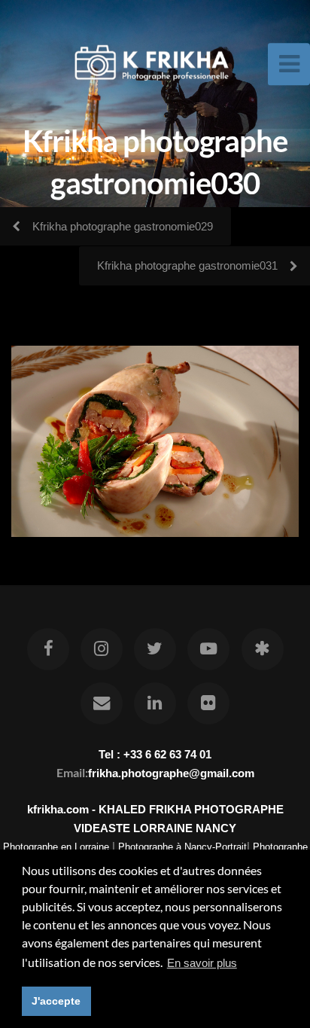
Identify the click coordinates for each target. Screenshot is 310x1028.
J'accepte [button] (56, 1001)
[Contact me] (102, 703)
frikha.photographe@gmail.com (171, 773)
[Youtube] (208, 649)
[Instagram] (102, 649)
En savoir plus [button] (202, 962)
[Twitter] (155, 649)
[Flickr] (208, 703)
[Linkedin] (155, 703)
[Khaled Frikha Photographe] (262, 649)
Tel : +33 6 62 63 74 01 (155, 754)
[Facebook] (47, 649)
